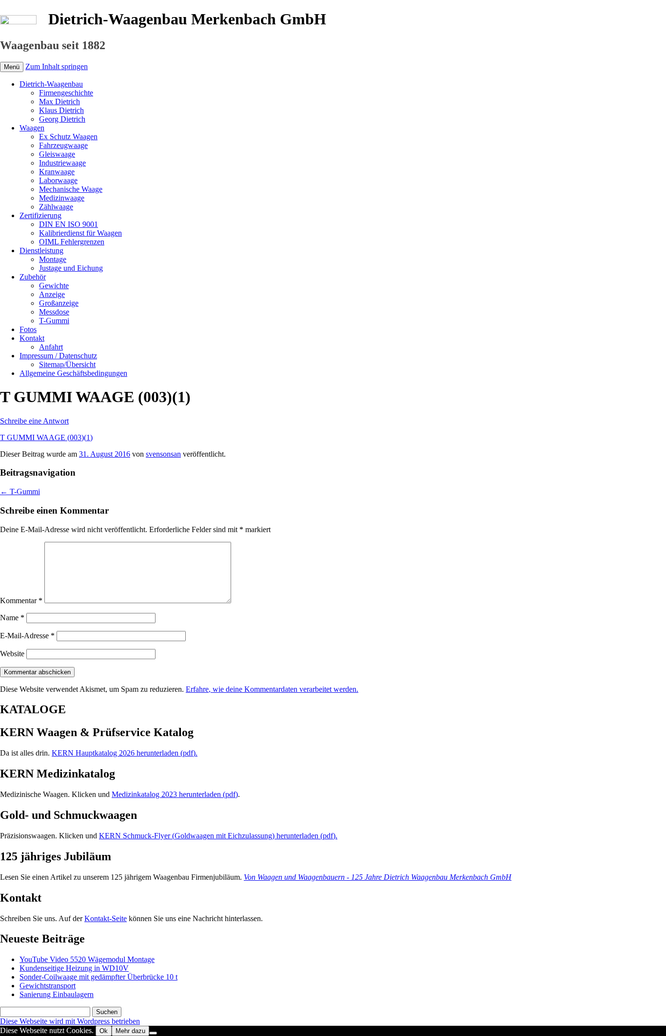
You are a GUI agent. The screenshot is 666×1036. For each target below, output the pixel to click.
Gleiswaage (57, 154)
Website (12, 653)
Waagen (32, 128)
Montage (52, 259)
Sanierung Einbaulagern (57, 994)
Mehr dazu (130, 1031)
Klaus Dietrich (61, 110)
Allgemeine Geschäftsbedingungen (73, 373)
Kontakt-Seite (105, 918)
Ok (103, 1031)
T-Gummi (54, 320)
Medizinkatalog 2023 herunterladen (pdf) (175, 794)
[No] (153, 1033)
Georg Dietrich (62, 119)
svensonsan (163, 454)
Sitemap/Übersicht (67, 364)
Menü (12, 67)
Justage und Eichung (71, 268)
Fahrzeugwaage (63, 145)
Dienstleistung (41, 250)
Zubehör (33, 277)
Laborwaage (58, 180)
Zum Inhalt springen (56, 66)
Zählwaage (56, 207)
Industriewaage (62, 163)
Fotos (28, 329)
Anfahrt (51, 347)
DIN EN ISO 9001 (68, 224)
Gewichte (54, 285)
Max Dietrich (59, 101)
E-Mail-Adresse (27, 635)
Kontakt (32, 338)
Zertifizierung (40, 215)
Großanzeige (58, 303)
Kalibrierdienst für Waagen (80, 233)
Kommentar (21, 600)
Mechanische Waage (70, 189)
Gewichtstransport (48, 985)
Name (12, 617)
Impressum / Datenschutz (58, 356)
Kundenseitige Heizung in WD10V (74, 968)
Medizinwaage (61, 198)
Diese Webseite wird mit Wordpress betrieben (70, 1021)
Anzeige (52, 294)
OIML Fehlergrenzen (71, 242)
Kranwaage (57, 171)
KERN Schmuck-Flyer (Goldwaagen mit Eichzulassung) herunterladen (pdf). (218, 836)
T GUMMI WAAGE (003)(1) (46, 437)
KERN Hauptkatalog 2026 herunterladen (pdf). (124, 753)
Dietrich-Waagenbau (51, 84)
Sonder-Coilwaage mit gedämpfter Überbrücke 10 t (98, 977)
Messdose (54, 312)
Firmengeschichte (66, 93)
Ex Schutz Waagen (68, 136)
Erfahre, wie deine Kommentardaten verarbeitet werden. (272, 689)
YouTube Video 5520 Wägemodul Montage (87, 959)
